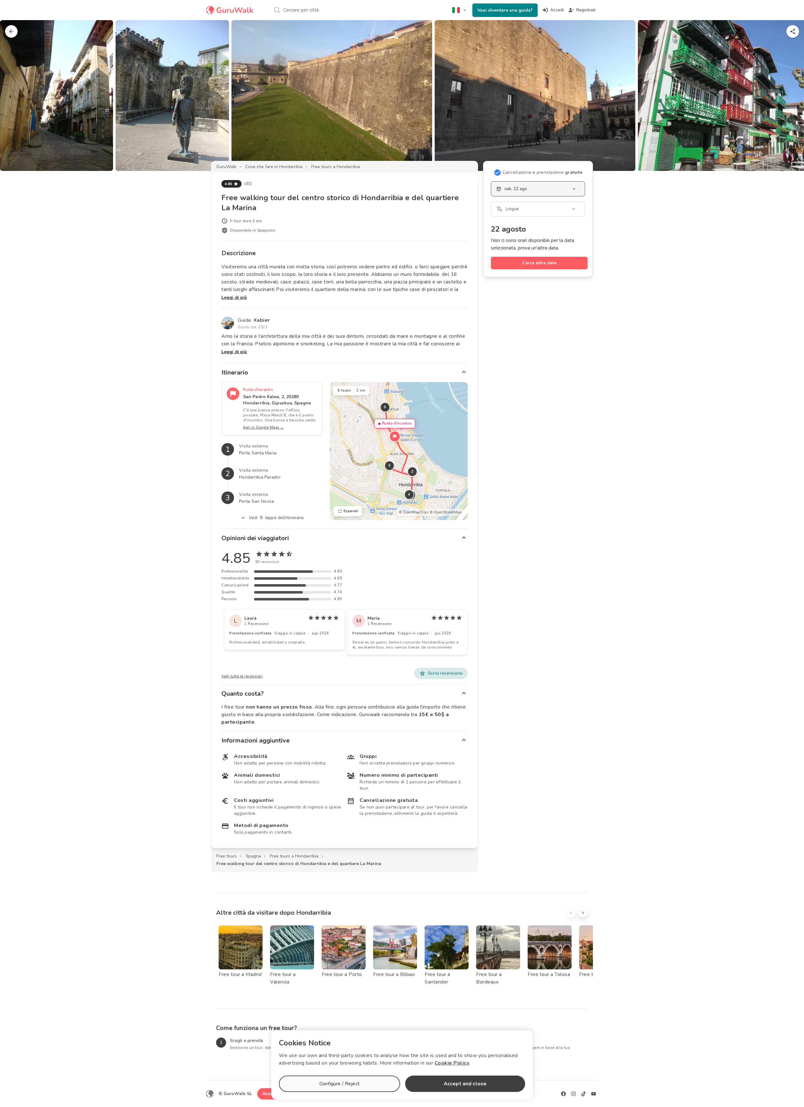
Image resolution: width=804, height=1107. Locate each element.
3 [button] (389, 465)
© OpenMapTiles (413, 512)
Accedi (557, 10)
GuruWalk (226, 167)
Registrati (585, 10)
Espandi (351, 511)
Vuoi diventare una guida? (505, 10)
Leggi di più (234, 297)
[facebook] (563, 1093)
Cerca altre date (539, 263)
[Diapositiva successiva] (789, 95)
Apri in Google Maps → (263, 427)
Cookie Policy (452, 1063)
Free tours (226, 856)
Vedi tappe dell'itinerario (276, 518)
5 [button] (385, 407)
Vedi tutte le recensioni (242, 676)
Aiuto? (269, 1094)
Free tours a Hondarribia (335, 167)
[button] (394, 436)
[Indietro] (11, 31)
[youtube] (593, 1093)
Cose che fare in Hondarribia (273, 167)
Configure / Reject (339, 1083)
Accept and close (465, 1083)
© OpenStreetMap (446, 512)
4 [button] (409, 494)
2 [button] (412, 471)
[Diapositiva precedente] (15, 95)
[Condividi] (792, 31)
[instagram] (573, 1093)
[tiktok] (583, 1093)
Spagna (253, 856)
